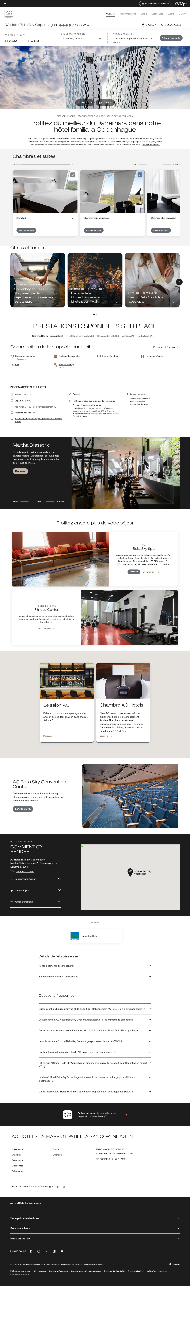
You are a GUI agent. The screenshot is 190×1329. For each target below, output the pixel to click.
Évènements (17, 1171)
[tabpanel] (95, 473)
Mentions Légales (135, 1271)
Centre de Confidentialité (114, 1271)
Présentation (17, 1149)
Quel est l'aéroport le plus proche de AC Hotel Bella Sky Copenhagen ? (77, 1052)
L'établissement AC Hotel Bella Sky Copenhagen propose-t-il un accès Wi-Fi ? (80, 1041)
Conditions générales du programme (86, 1271)
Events (171, 14)
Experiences (157, 14)
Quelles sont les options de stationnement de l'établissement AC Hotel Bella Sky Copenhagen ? (90, 1030)
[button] (155, 3)
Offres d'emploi (40, 1271)
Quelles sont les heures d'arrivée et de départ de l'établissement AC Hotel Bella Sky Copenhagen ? (92, 1008)
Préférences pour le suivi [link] (20, 1271)
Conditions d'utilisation (58, 1271)
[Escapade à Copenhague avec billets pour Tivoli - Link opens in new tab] (95, 280)
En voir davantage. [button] (151, 144)
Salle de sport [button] (65, 364)
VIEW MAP (151, 25)
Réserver (134, 571)
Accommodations (128, 14)
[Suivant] (179, 282)
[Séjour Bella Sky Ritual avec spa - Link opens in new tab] (152, 280)
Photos (56, 1149)
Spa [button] (17, 364)
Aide (25, 1274)
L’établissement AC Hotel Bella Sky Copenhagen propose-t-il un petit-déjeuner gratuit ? (86, 1091)
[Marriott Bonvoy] (178, 3)
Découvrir (20, 471)
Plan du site (15, 1274)
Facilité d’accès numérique (157, 1271)
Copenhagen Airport (25, 879)
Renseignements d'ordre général (56, 965)
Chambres (16, 1155)
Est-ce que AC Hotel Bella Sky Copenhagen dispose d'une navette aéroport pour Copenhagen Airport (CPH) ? (93, 1065)
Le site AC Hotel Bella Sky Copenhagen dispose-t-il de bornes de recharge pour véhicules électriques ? (87, 1079)
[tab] (47, 336)
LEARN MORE (23, 808)
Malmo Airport (22, 890)
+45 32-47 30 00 (173, 25)
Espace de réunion (154, 356)
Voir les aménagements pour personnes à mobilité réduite (38, 420)
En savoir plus (149, 572)
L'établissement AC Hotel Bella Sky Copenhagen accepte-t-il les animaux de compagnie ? (87, 1019)
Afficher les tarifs (26, 230)
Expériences (17, 1166)
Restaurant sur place (25, 356)
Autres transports (24, 901)
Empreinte (57, 1155)
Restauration (17, 1160)
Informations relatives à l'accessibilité (58, 976)
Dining (144, 14)
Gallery (182, 14)
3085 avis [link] (85, 25)
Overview (110, 14)
